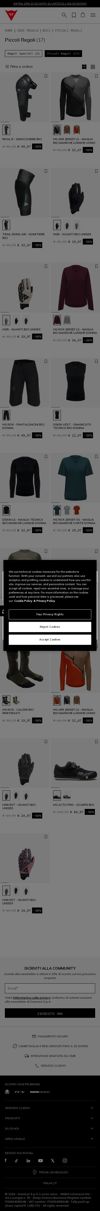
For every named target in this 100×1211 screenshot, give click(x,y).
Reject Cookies (50, 626)
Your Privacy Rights (50, 614)
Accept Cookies (50, 639)
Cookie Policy (23, 601)
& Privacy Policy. (44, 601)
